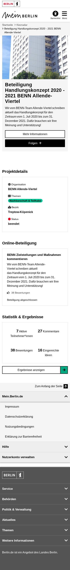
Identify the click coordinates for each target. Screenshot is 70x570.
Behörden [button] (9, 499)
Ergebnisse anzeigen (31, 369)
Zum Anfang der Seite (48, 386)
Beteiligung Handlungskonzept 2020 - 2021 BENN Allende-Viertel (32, 30)
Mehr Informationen (35, 134)
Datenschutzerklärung (19, 416)
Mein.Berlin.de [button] (12, 396)
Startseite (7, 24)
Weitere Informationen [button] (18, 540)
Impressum (12, 406)
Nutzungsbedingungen (19, 426)
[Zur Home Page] (19, 15)
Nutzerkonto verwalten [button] (18, 457)
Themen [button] (7, 530)
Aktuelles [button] (8, 520)
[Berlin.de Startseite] (13, 475)
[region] (21, 333)
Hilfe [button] (5, 446)
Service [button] (7, 488)
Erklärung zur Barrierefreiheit (23, 436)
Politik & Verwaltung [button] (16, 509)
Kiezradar (22, 24)
